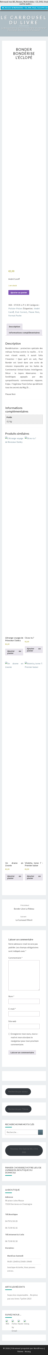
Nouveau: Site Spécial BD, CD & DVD (24, 1150)
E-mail (12, 1008)
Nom (11, 996)
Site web (12, 1021)
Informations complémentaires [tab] (24, 332)
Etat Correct (21, 312)
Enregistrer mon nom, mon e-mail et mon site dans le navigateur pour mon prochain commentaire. (25, 1039)
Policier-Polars (15, 308)
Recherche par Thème (18, 1109)
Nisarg (28, 1351)
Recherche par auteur (18, 1091)
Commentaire (15, 957)
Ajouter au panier (19, 292)
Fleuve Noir (34, 312)
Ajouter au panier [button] (14, 652)
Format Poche (14, 315)
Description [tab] (14, 326)
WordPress (39, 1348)
